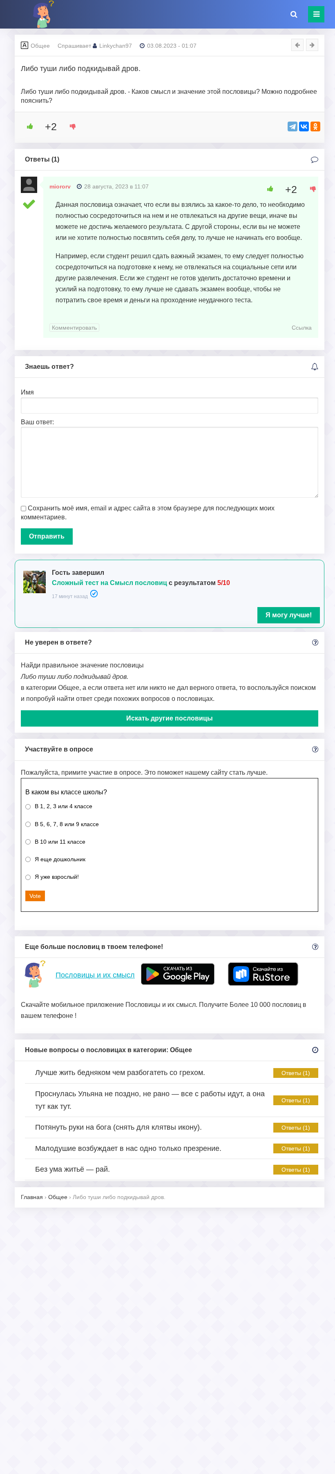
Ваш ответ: (37, 422)
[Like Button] (27, 126)
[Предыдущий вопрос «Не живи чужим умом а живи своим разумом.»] (297, 45)
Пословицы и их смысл (95, 975)
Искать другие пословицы (169, 718)
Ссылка (302, 327)
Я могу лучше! (289, 615)
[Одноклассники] (315, 126)
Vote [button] (35, 896)
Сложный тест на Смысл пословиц (109, 582)
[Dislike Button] (70, 126)
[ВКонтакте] (304, 126)
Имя (27, 392)
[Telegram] (292, 126)
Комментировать (74, 327)
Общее (40, 45)
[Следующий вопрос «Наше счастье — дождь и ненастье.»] (312, 45)
